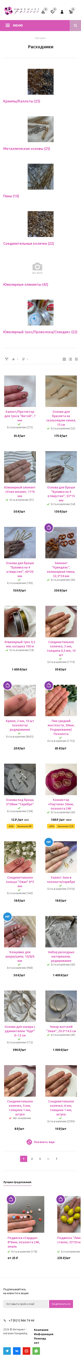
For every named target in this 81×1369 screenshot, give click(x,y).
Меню (18, 25)
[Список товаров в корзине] (74, 13)
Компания (41, 1329)
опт (36, 1342)
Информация (43, 1334)
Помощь (40, 1338)
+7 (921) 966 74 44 (21, 1320)
